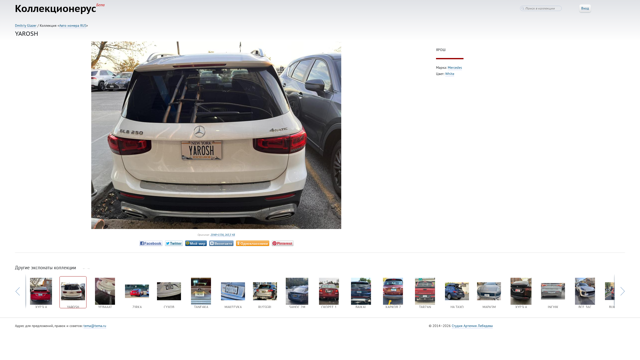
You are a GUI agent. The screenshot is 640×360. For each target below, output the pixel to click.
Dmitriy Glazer (25, 25)
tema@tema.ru (95, 326)
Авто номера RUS (72, 25)
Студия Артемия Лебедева (472, 326)
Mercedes (455, 67)
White (449, 74)
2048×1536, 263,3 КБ (222, 234)
